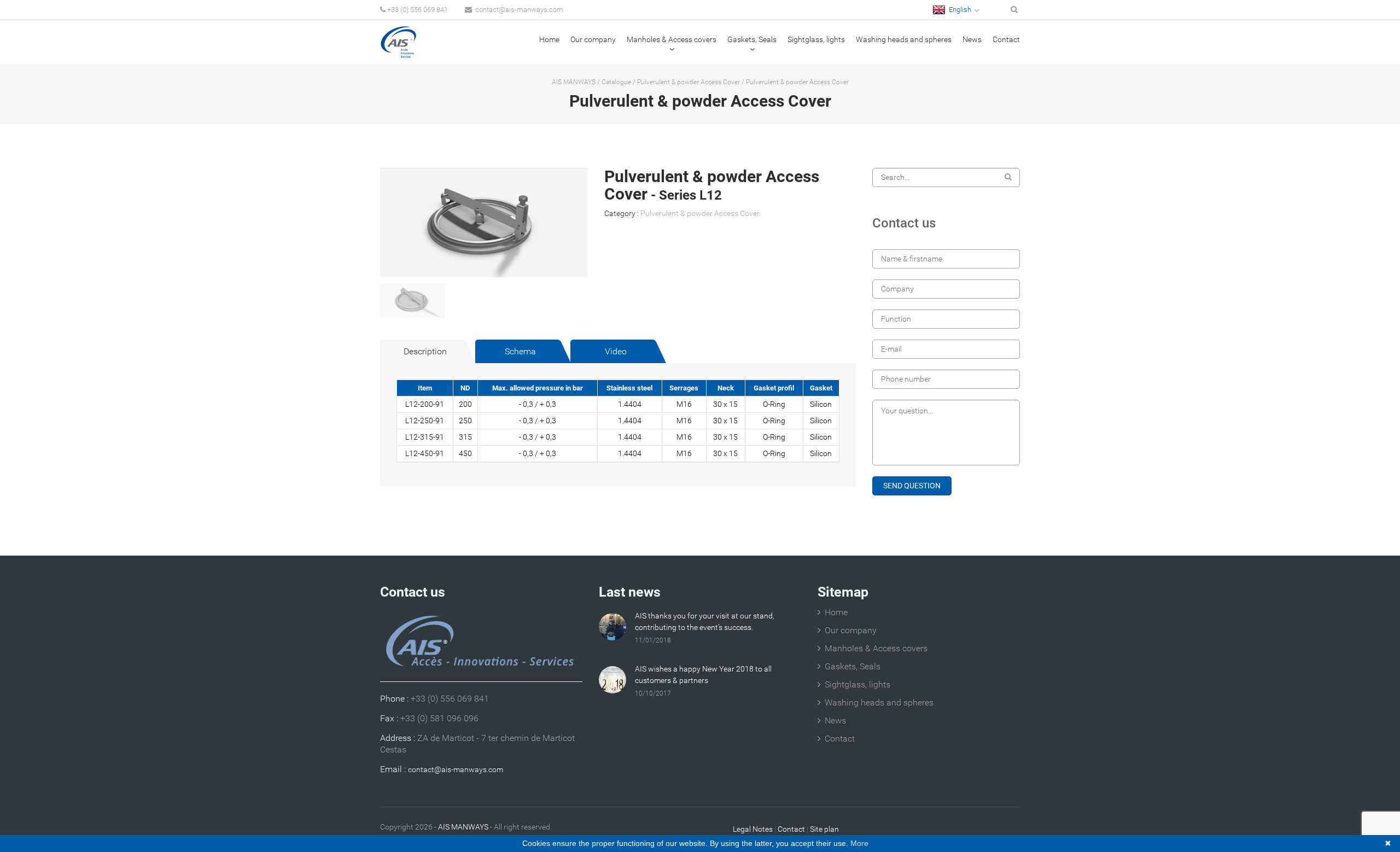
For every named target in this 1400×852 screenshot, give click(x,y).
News (972, 39)
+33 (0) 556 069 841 (417, 9)
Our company (593, 39)
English (959, 9)
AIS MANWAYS (574, 82)
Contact (1006, 39)
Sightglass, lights (816, 39)
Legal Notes (753, 829)
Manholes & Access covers (671, 39)
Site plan (824, 829)
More (859, 843)
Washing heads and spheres (904, 39)
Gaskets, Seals (752, 39)
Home (549, 39)
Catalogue (616, 82)
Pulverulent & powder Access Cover (688, 82)
